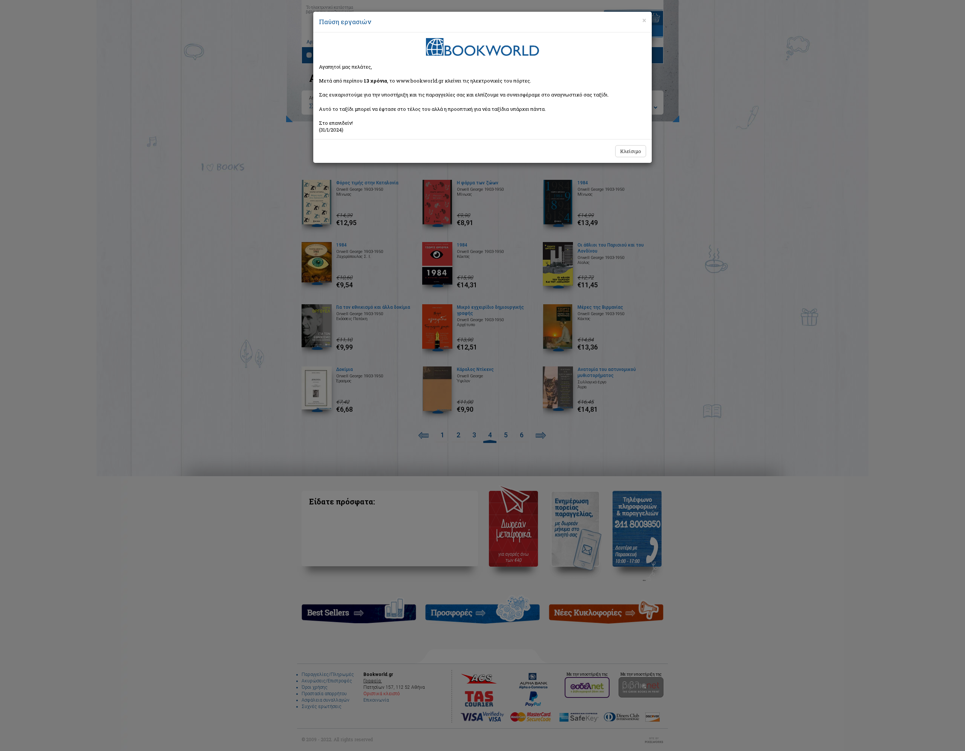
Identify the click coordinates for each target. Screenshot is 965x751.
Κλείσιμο (630, 151)
